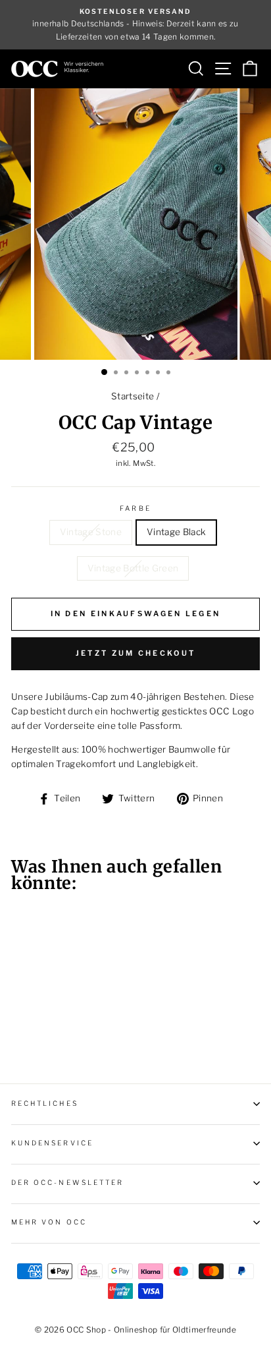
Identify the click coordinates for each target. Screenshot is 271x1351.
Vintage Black (176, 532)
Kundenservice (52, 1143)
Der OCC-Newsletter (67, 1182)
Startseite (132, 396)
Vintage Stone (91, 532)
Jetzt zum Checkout (135, 653)
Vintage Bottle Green (133, 568)
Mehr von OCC (49, 1222)
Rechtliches (44, 1103)
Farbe (135, 508)
